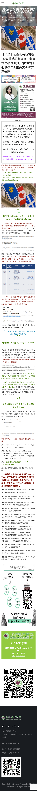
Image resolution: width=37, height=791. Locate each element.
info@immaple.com (18, 656)
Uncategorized (20, 15)
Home (13, 15)
